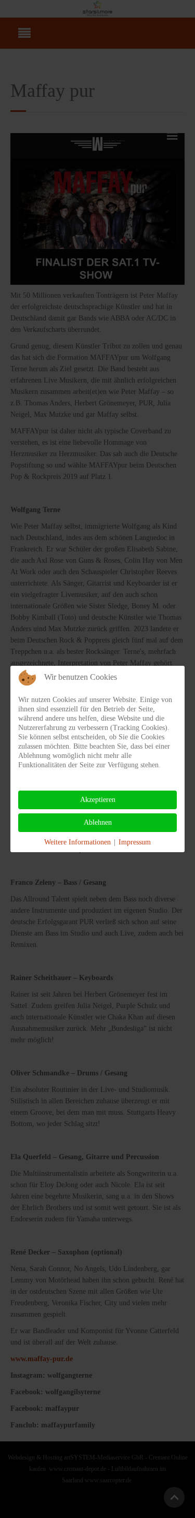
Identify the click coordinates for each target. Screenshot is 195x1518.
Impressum (135, 842)
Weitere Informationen (77, 842)
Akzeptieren (97, 800)
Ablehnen (98, 822)
